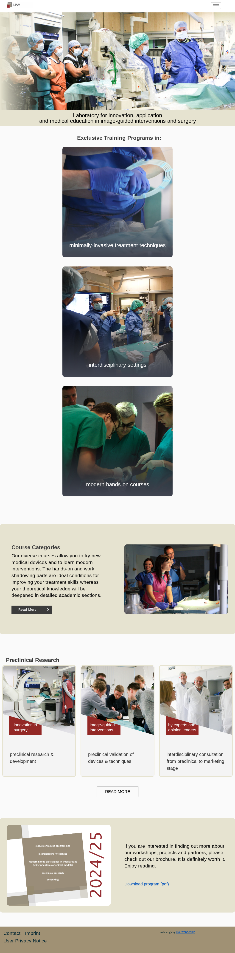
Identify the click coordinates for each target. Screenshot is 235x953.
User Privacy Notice (25, 940)
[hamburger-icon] (216, 5)
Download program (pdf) (146, 884)
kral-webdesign (185, 932)
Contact (11, 933)
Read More (117, 791)
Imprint (32, 933)
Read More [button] (27, 609)
